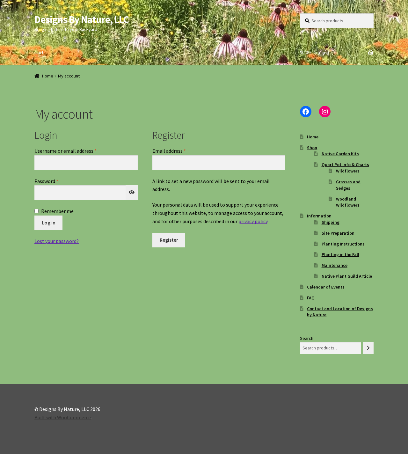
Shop (312, 147)
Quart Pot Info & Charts (345, 164)
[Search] (368, 348)
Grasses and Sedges (348, 185)
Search (306, 338)
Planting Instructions (343, 244)
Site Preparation (338, 233)
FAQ (311, 298)
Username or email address (74, 150)
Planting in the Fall (340, 254)
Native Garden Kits (340, 154)
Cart (39, 52)
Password (55, 181)
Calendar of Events (326, 287)
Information (319, 216)
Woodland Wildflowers (348, 202)
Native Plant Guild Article (347, 276)
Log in (48, 222)
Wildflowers (348, 171)
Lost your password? (56, 241)
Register (169, 240)
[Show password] (132, 192)
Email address (178, 150)
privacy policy (252, 221)
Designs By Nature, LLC (81, 19)
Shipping (330, 222)
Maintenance (334, 265)
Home (47, 76)
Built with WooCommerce (62, 417)
